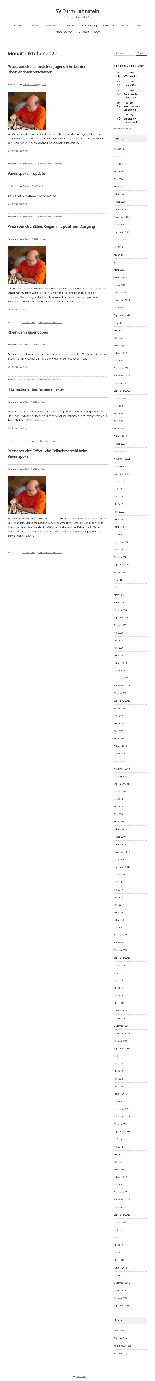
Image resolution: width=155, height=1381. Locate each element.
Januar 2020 (119, 670)
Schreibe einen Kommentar (50, 164)
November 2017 (122, 851)
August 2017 (120, 874)
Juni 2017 (118, 889)
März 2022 (119, 519)
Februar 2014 (120, 1177)
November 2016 (122, 942)
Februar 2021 (120, 602)
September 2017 (122, 867)
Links (138, 25)
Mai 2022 (118, 504)
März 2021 (119, 594)
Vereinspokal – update (26, 173)
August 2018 (120, 791)
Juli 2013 (118, 1229)
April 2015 (119, 1078)
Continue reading (18, 150)
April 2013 (119, 1252)
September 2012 (122, 1305)
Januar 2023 (119, 443)
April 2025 (119, 262)
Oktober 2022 (120, 466)
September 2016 (122, 957)
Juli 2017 (118, 882)
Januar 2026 (119, 201)
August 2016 (120, 965)
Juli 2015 (118, 1056)
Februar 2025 (120, 277)
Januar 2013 (119, 1275)
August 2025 (120, 239)
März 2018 (119, 821)
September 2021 (122, 564)
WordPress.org (121, 1353)
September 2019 (122, 700)
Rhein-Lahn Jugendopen (28, 332)
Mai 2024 (118, 330)
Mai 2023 (118, 413)
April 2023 (119, 421)
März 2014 (119, 1169)
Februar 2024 (120, 353)
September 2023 (122, 390)
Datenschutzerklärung (90, 31)
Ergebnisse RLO (52, 25)
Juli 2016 (118, 972)
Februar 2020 (120, 662)
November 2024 (122, 300)
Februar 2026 (120, 194)
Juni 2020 (118, 632)
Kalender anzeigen (123, 128)
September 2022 (122, 473)
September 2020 (122, 617)
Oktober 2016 (120, 950)
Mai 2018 (118, 806)
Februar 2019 (120, 746)
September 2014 (122, 1131)
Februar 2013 (120, 1267)
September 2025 (122, 232)
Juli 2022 (118, 489)
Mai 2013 (118, 1245)
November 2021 (122, 549)
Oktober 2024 (120, 307)
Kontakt (71, 25)
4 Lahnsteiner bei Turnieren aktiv (36, 389)
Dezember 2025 (122, 209)
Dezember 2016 (122, 935)
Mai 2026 (118, 171)
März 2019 (119, 738)
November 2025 (122, 216)
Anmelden (119, 1330)
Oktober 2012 (120, 1297)
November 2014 (122, 1116)
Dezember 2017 (122, 844)
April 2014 (119, 1161)
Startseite (19, 25)
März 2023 (119, 428)
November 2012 (122, 1290)
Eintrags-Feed (120, 1338)
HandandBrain (131, 84)
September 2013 (122, 1214)
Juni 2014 (118, 1146)
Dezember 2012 (122, 1282)
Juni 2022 (118, 496)
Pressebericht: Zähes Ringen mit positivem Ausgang (51, 226)
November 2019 (122, 685)
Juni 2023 (118, 405)
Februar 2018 (120, 829)
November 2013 (122, 1199)
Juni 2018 (118, 799)
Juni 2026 (118, 164)
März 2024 (119, 345)
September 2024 (122, 315)
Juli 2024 (118, 322)
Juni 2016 (118, 980)
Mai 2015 (118, 1071)
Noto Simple (81, 1376)
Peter (44, 84)
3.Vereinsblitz (130, 76)
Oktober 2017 (120, 859)
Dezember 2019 (122, 678)
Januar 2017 (119, 927)
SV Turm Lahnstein (77, 11)
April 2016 (119, 995)
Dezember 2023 (122, 368)
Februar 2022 (120, 526)
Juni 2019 (118, 715)
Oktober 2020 (120, 610)
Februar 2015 (120, 1093)
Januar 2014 (119, 1184)
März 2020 (119, 655)
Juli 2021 (118, 579)
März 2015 (119, 1086)
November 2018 (122, 768)
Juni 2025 (118, 247)
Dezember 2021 (122, 542)
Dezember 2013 (122, 1192)
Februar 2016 (120, 1010)
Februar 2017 (120, 919)
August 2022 (120, 481)
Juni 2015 (118, 1063)
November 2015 (122, 1033)
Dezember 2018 (122, 761)
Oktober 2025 (120, 224)
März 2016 (119, 1003)
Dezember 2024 (122, 292)
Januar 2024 (119, 360)
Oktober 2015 (120, 1040)
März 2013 (119, 1260)
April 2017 (119, 904)
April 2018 (119, 814)
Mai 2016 (118, 988)
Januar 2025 (119, 284)
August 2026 (120, 148)
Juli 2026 (118, 156)
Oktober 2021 (120, 557)
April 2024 (119, 337)
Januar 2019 (119, 753)
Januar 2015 (119, 1101)
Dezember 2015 (122, 1025)
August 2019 (120, 708)
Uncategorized (28, 164)
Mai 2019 (118, 723)
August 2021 (120, 572)
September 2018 (122, 783)
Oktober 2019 (120, 693)
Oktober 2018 (120, 776)
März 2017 (119, 912)
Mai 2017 (118, 897)
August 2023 (120, 398)
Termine (34, 25)
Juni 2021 (118, 587)
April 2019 (119, 731)
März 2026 (119, 186)
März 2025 (119, 269)
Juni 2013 (118, 1237)
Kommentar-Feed (122, 1345)
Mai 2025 (118, 254)
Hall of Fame (109, 25)
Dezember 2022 (122, 451)
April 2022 (119, 511)
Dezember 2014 (122, 1108)
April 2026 (119, 179)
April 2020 (119, 647)
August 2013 (120, 1222)
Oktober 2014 (120, 1124)
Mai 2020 (118, 640)
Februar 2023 (120, 436)
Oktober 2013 (120, 1207)
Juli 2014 (118, 1139)
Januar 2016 (119, 1018)
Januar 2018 (119, 836)
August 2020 (120, 625)
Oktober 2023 (120, 383)
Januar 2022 (119, 534)
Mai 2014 (118, 1154)
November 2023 (122, 375)
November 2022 (122, 458)
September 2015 (122, 1048)
